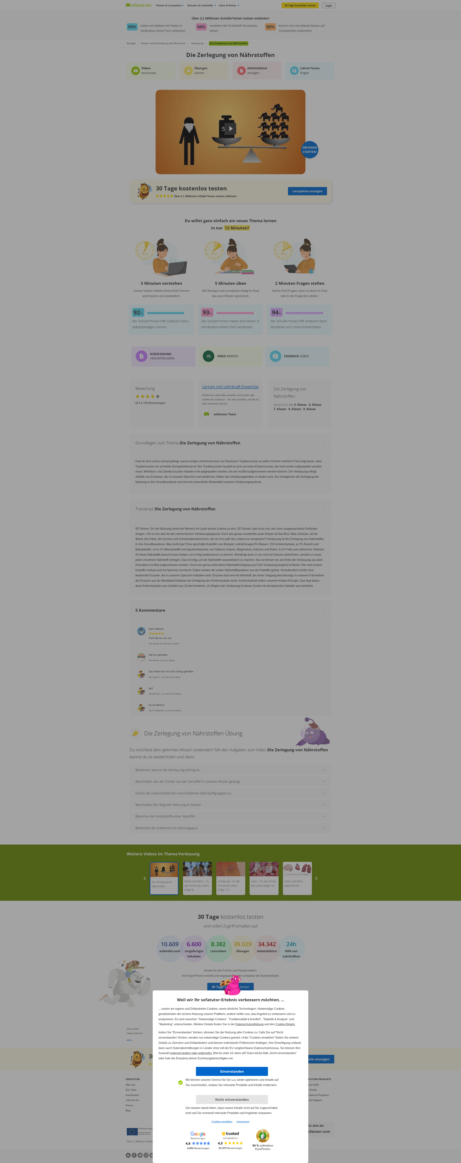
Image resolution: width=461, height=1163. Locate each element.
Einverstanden (232, 1071)
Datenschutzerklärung (250, 1024)
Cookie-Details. (285, 1024)
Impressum (243, 1121)
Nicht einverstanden (232, 1099)
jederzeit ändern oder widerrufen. (191, 1053)
